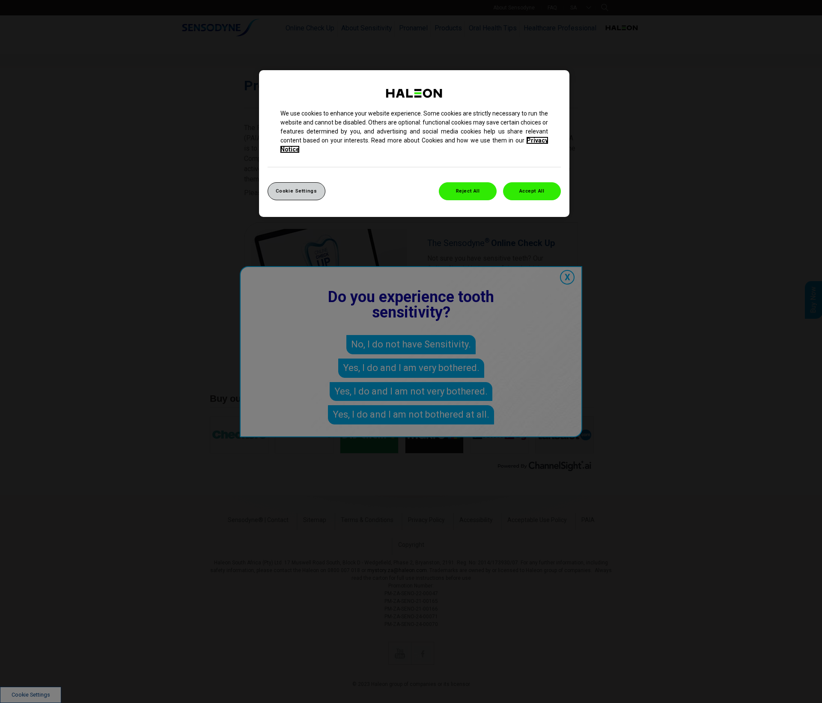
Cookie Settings (296, 191)
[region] (414, 143)
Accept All (532, 191)
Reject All (468, 191)
